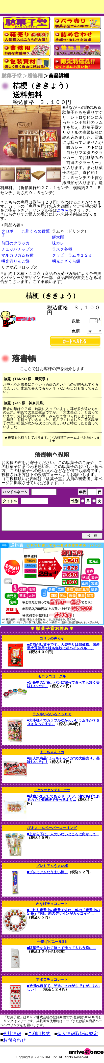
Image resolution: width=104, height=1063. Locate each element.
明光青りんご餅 (15, 261)
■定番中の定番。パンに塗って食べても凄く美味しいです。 (63, 684)
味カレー (60, 243)
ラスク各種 (62, 249)
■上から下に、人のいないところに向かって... (63, 834)
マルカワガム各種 (17, 255)
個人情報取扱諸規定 (77, 1033)
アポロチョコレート (52, 979)
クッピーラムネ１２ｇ (72, 255)
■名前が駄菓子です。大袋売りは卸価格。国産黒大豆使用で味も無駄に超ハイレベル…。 (63, 646)
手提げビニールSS (52, 941)
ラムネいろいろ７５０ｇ (52, 714)
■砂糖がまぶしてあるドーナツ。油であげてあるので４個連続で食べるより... (63, 798)
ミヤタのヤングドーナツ (52, 790)
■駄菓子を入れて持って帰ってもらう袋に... (61, 948)
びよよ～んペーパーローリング (52, 828)
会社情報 (12, 1033)
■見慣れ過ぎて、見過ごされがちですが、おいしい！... (63, 987)
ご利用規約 (39, 1033)
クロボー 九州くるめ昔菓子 (25, 233)
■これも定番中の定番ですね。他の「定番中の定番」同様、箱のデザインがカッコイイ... (63, 911)
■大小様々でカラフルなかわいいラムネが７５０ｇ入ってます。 (63, 722)
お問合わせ (14, 1040)
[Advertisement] (52, 6)
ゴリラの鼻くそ (52, 638)
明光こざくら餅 (66, 261)
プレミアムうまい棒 (52, 866)
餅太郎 (58, 237)
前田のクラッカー (17, 243)
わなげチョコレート (52, 904)
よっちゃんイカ (52, 752)
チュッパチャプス (17, 249)
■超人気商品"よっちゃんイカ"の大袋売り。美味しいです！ (63, 760)
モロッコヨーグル (52, 676)
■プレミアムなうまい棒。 (47, 872)
